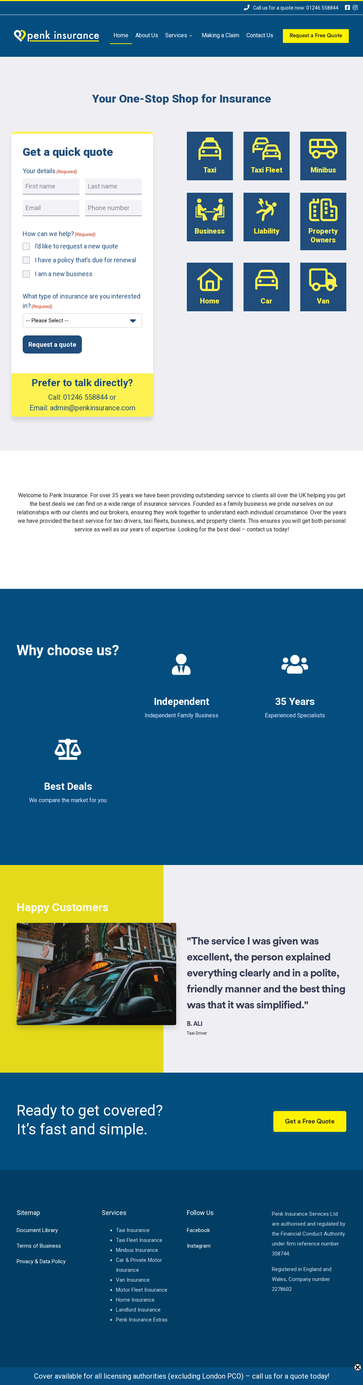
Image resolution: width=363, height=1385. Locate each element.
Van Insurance (133, 1280)
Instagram (199, 1246)
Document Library (37, 1230)
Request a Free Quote (316, 35)
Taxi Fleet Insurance (139, 1240)
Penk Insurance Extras (142, 1319)
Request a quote (52, 344)
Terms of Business (39, 1246)
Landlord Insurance (138, 1310)
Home (120, 35)
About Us (146, 35)
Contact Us (259, 35)
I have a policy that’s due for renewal (85, 260)
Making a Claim (220, 35)
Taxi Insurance (133, 1230)
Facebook (198, 1230)
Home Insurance (135, 1300)
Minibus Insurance (137, 1250)
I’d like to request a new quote (76, 246)
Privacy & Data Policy (41, 1261)
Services (176, 35)
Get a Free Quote (310, 1121)
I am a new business (64, 274)
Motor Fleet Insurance (141, 1290)
